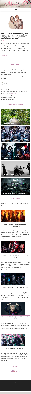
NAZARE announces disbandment (15, 348)
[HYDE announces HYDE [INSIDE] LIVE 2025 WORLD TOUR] (13, 308)
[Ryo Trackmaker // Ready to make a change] (15, 186)
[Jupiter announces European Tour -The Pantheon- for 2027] (13, 216)
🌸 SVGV (5, 40)
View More (5, 55)
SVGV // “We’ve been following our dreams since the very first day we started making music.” (14, 35)
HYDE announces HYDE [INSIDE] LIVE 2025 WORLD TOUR (15, 317)
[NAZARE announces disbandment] (13, 340)
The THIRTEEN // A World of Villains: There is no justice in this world (14, 157)
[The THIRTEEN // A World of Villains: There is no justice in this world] (15, 151)
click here (7, 205)
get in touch (13, 93)
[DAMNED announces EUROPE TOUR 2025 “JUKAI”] (13, 279)
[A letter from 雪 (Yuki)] (15, 117)
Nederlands (26, 387)
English (20, 387)
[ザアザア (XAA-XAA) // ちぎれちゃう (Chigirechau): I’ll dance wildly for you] (15, 134)
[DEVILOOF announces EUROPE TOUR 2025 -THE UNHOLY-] (13, 247)
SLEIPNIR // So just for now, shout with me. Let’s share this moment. (14, 175)
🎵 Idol (10, 31)
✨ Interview (4, 31)
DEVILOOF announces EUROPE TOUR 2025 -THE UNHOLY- (15, 256)
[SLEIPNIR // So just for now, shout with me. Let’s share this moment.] (15, 169)
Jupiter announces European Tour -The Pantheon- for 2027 (15, 225)
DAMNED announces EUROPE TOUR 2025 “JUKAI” (15, 287)
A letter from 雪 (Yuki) (8, 123)
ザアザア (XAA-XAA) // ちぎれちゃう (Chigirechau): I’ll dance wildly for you (15, 140)
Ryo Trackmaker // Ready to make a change (13, 193)
